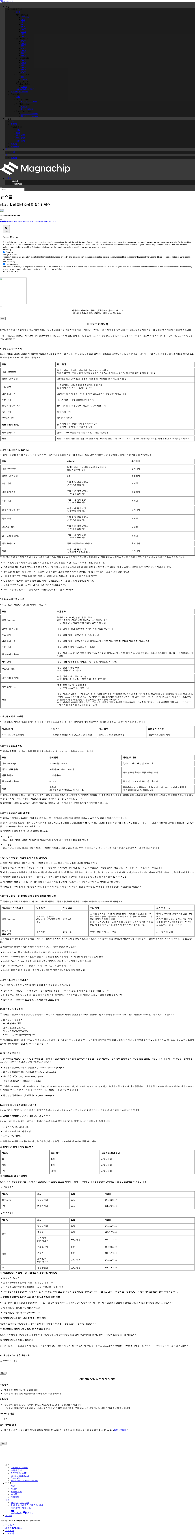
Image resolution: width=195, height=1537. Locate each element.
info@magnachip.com (20, 1502)
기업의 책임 (16, 1491)
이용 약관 (9, 1525)
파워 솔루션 (16, 1470)
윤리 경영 (20, 138)
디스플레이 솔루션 (19, 1467)
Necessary (10, 252)
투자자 (8, 155)
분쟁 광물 (20, 135)
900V (23, 55)
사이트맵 (9, 1533)
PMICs (24, 106)
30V (23, 19)
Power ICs (15, 1478)
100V (23, 29)
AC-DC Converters (29, 114)
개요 (18, 12)
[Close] (1, 306)
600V (23, 46)
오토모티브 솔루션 (19, 91)
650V (23, 48)
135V (23, 31)
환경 (18, 132)
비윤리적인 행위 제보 (21, 1508)
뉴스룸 (14, 144)
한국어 (8, 178)
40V (23, 22)
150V (23, 34)
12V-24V (25, 17)
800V (23, 53)
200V (23, 36)
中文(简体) (17, 184)
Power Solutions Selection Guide (24, 1480)
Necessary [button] (7, 249)
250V (23, 41)
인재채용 (15, 146)
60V (23, 24)
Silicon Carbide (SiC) (25, 89)
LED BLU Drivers (29, 102)
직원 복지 (20, 141)
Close (3, 1373)
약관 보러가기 (120, 1430)
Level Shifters (27, 109)
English (15, 181)
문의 (7, 149)
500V (23, 43)
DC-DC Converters (29, 116)
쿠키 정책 (9, 1530)
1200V (24, 79)
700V (23, 51)
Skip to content (6, 1)
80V (23, 27)
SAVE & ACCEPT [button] (11, 271)
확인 (3, 318)
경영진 (14, 124)
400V (23, 65)
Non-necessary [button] (9, 262)
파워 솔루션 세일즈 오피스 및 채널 (27, 1505)
